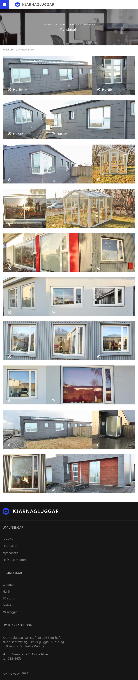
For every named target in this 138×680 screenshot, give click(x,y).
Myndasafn (26, 49)
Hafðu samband (14, 559)
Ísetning (8, 605)
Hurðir (7, 591)
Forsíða (10, 49)
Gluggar (8, 584)
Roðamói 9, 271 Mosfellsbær (28, 654)
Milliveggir (10, 612)
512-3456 (15, 658)
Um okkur (10, 546)
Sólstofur (9, 598)
